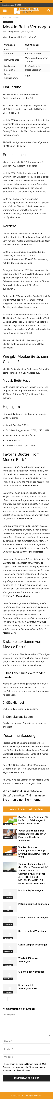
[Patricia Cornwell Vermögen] (10, 907)
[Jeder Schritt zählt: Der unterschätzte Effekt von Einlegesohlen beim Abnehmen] (10, 834)
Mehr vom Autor (36, 809)
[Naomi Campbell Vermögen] (10, 921)
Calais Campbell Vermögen (32, 944)
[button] (4, 11)
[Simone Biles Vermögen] (10, 975)
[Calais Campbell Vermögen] (10, 948)
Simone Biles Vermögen (31, 971)
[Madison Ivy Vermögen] (10, 894)
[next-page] (9, 999)
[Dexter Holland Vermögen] (10, 934)
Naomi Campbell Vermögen (33, 917)
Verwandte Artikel (18, 809)
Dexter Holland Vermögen (32, 931)
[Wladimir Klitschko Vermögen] (10, 961)
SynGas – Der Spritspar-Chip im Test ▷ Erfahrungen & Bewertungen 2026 (33, 820)
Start (5, 17)
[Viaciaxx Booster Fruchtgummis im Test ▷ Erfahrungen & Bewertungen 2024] (10, 850)
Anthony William (13, 32)
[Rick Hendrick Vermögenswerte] (10, 988)
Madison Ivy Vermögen (30, 890)
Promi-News (14, 17)
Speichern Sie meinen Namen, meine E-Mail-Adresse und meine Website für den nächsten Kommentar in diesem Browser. (25, 1067)
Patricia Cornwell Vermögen (33, 904)
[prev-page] (4, 999)
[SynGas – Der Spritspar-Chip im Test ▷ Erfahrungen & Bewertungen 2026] (10, 820)
